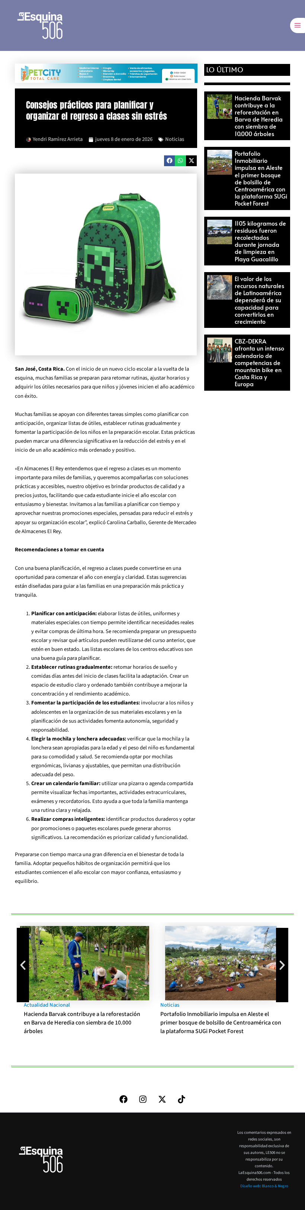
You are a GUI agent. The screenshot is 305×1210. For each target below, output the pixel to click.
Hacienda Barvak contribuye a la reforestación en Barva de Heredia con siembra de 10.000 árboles (259, 116)
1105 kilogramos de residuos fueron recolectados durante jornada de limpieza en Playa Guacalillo (260, 241)
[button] (169, 160)
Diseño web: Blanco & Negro (264, 1186)
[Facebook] (123, 1099)
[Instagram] (143, 1099)
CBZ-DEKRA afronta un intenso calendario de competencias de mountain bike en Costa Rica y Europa (259, 362)
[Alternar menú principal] (297, 25)
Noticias (174, 139)
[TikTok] (181, 1099)
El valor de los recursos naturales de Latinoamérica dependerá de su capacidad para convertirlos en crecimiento (259, 299)
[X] (162, 1099)
